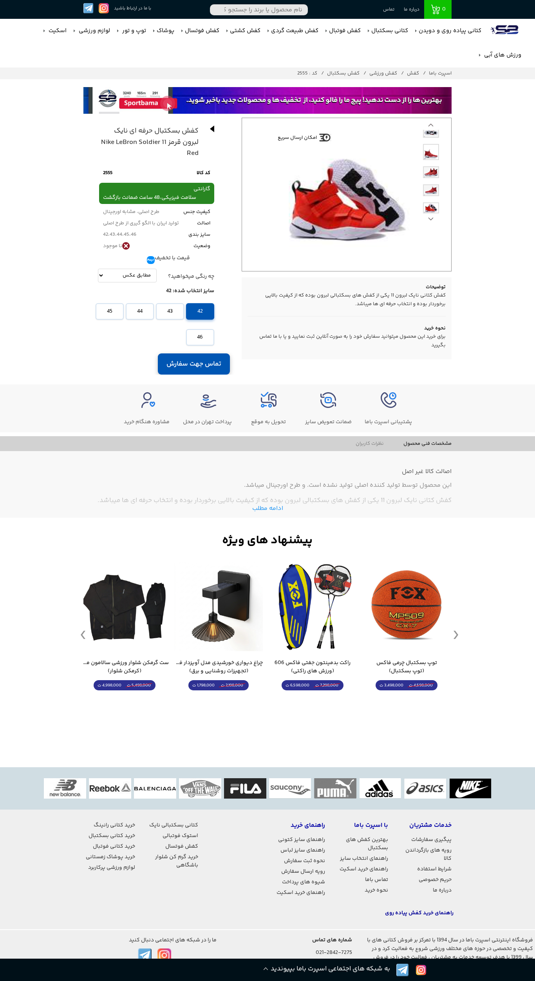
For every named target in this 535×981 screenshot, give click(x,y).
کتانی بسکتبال (389, 30)
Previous (430, 220)
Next (430, 127)
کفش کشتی (245, 30)
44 (140, 311)
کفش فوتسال (202, 30)
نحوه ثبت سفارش (304, 861)
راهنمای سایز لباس (302, 850)
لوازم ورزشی (93, 30)
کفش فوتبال (345, 30)
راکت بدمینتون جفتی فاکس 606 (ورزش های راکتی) (313, 667)
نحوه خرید (376, 890)
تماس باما (376, 879)
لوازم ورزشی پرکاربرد (111, 867)
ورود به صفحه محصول (406, 700)
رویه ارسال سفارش (303, 871)
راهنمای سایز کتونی (301, 839)
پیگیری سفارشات (431, 839)
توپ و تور (133, 30)
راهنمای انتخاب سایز (364, 858)
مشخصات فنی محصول (427, 444)
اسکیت (57, 30)
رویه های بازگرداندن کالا (428, 854)
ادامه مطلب (267, 508)
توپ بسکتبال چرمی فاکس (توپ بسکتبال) (406, 667)
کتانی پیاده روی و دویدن (450, 30)
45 (109, 311)
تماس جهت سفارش (194, 364)
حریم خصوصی (435, 879)
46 (200, 337)
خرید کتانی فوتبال (114, 846)
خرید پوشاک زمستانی (110, 857)
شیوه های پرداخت (303, 882)
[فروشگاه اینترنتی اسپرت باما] (505, 31)
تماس (388, 9)
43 (170, 311)
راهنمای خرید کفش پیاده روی (419, 913)
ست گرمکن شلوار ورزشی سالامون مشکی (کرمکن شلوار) (124, 667)
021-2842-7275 (334, 952)
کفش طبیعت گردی (294, 30)
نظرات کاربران (370, 444)
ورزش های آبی (502, 55)
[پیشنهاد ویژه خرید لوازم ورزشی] (267, 540)
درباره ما (411, 9)
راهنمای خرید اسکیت (364, 869)
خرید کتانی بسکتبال (112, 836)
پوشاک (165, 30)
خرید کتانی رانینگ (114, 825)
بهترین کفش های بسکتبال (367, 843)
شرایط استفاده (434, 869)
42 (200, 311)
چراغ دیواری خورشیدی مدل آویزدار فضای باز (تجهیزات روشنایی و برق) (218, 667)
